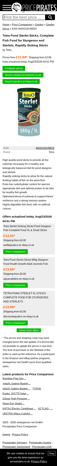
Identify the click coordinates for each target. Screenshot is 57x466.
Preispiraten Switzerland (16, 446)
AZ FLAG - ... (45, 408)
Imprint (6, 434)
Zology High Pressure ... (16, 398)
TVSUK (36, 388)
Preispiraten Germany (15, 442)
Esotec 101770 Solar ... (16, 393)
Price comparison (15, 251)
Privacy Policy (20, 434)
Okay (51, 453)
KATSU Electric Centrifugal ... (19, 408)
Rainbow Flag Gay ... (14, 378)
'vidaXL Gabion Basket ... (17, 383)
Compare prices (14, 68)
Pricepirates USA (42, 446)
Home (6, 24)
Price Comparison (22, 24)
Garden (39, 24)
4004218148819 (45, 148)
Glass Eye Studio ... (14, 403)
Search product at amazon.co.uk (23, 75)
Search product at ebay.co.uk (21, 81)
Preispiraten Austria (40, 442)
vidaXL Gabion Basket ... (16, 388)
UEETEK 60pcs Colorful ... (17, 413)
